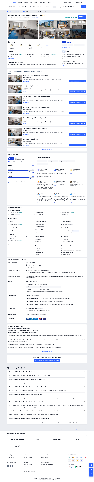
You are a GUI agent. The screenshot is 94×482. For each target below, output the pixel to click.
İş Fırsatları (26, 462)
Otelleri (63, 429)
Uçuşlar (20, 2)
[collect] (91, 465)
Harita (49, 2)
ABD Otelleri (58, 429)
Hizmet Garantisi (10, 459)
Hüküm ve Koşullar (28, 464)
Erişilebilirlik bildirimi (28, 469)
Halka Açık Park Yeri (14, 212)
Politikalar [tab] (39, 71)
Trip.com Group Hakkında (29, 471)
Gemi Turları (42, 2)
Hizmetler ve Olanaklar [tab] (29, 71)
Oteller (14, 2)
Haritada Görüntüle (66, 65)
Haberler (26, 459)
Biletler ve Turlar (28, 2)
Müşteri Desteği (10, 457)
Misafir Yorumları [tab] (17, 71)
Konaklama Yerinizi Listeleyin (47, 464)
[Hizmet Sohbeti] (91, 474)
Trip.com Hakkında (28, 457)
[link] (67, 2)
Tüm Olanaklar (11, 58)
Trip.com (48, 429)
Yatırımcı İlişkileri (44, 457)
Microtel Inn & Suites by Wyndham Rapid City (25, 16)
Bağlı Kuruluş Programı (45, 462)
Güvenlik (42, 466)
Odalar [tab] (9, 71)
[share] (91, 470)
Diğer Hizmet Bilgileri (11, 462)
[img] (23, 29)
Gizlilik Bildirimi (27, 466)
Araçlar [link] (36, 2)
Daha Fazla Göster (12, 66)
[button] (53, 2)
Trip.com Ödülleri (44, 459)
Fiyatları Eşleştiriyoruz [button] (72, 17)
